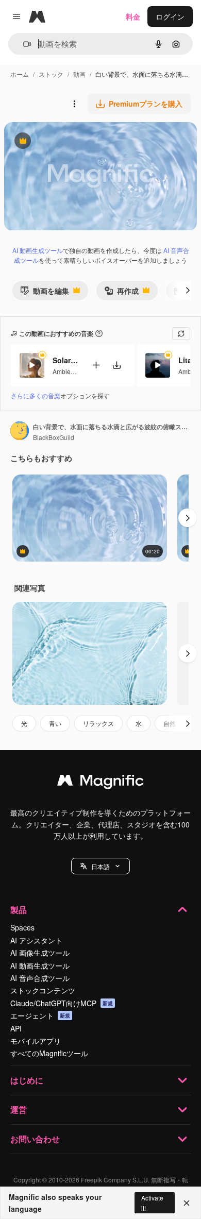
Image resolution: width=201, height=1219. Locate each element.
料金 (133, 16)
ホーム (19, 74)
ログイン (170, 16)
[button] (100, 866)
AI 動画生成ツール (37, 250)
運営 (18, 1109)
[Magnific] (100, 782)
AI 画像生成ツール (40, 952)
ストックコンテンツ (42, 990)
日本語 (100, 866)
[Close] (186, 1203)
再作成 (121, 292)
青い (55, 723)
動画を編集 (44, 292)
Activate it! (152, 1202)
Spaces (22, 927)
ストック (51, 74)
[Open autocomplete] (23, 44)
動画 (79, 74)
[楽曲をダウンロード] (116, 365)
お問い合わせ (35, 1139)
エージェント (40, 1015)
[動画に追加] (96, 365)
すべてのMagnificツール (49, 1053)
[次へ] (187, 290)
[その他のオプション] (74, 103)
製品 (18, 910)
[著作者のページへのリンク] (19, 431)
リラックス (98, 723)
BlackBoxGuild (53, 437)
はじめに (26, 1080)
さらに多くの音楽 (35, 395)
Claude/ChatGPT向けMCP (61, 1003)
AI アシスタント (36, 940)
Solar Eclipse (65, 360)
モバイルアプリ (35, 1041)
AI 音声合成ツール (40, 978)
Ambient (64, 371)
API (16, 1028)
